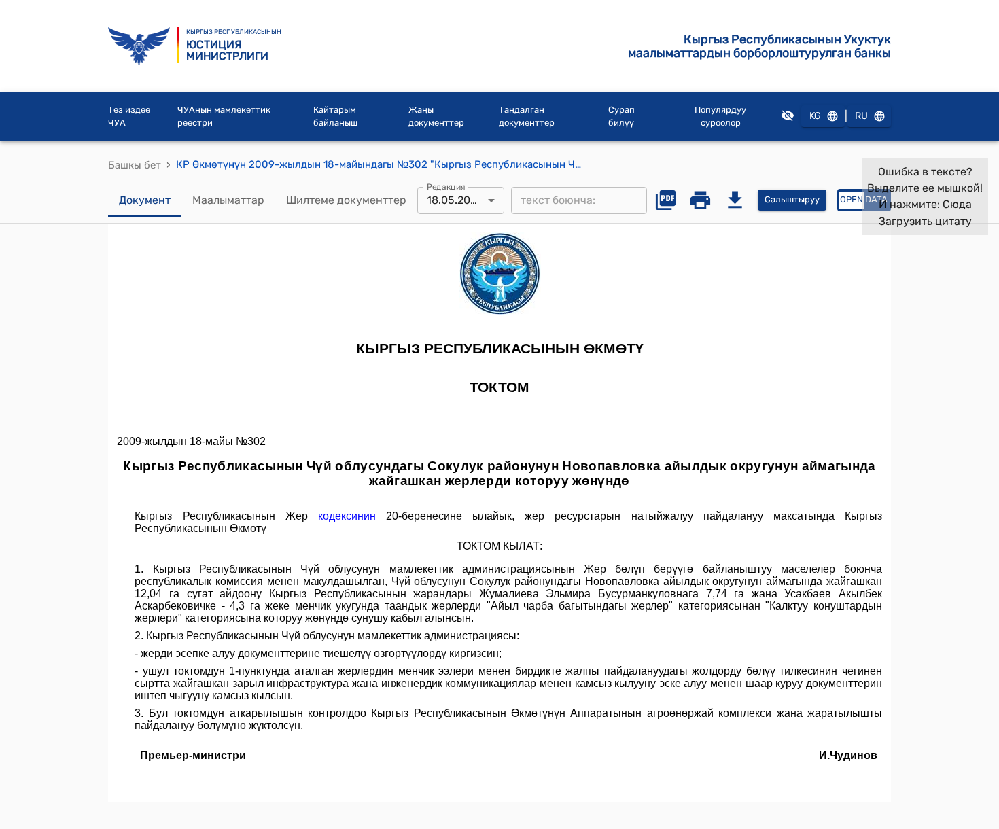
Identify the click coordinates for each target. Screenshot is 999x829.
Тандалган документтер (527, 116)
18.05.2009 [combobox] (455, 200)
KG (815, 116)
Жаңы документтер (436, 116)
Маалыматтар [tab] (228, 200)
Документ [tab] (145, 200)
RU (861, 116)
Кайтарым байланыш (335, 116)
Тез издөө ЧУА (129, 116)
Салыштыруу (792, 199)
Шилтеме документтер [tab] (346, 200)
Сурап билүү (621, 116)
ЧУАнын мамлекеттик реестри (223, 116)
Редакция (446, 186)
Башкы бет (134, 165)
